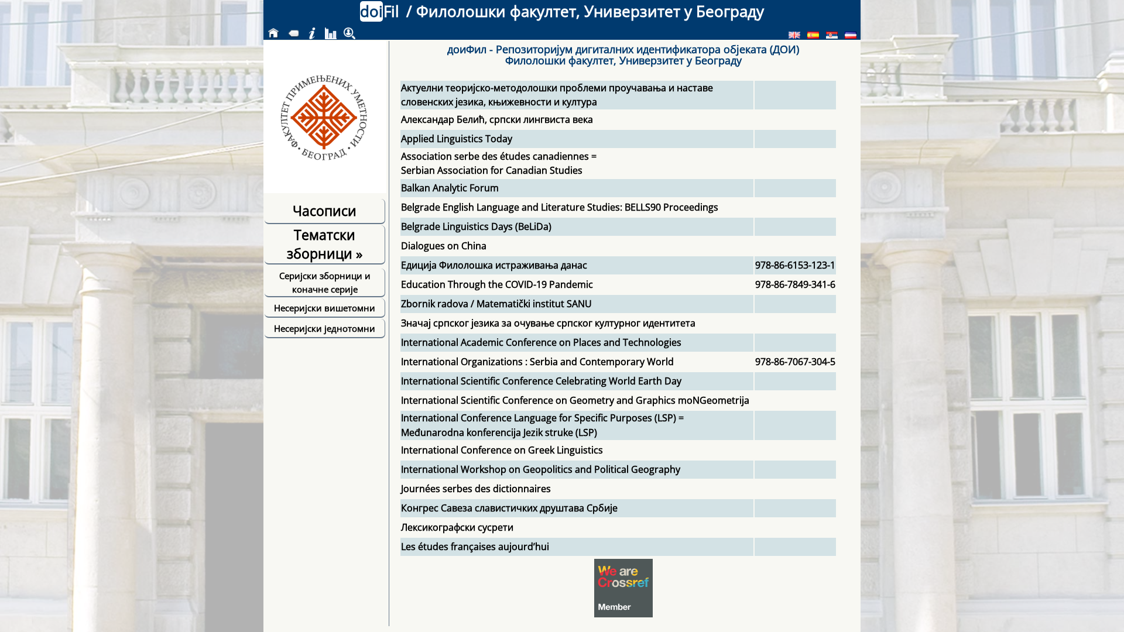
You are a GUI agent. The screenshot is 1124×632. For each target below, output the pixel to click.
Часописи (325, 210)
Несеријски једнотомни (324, 328)
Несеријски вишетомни (324, 308)
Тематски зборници (324, 244)
